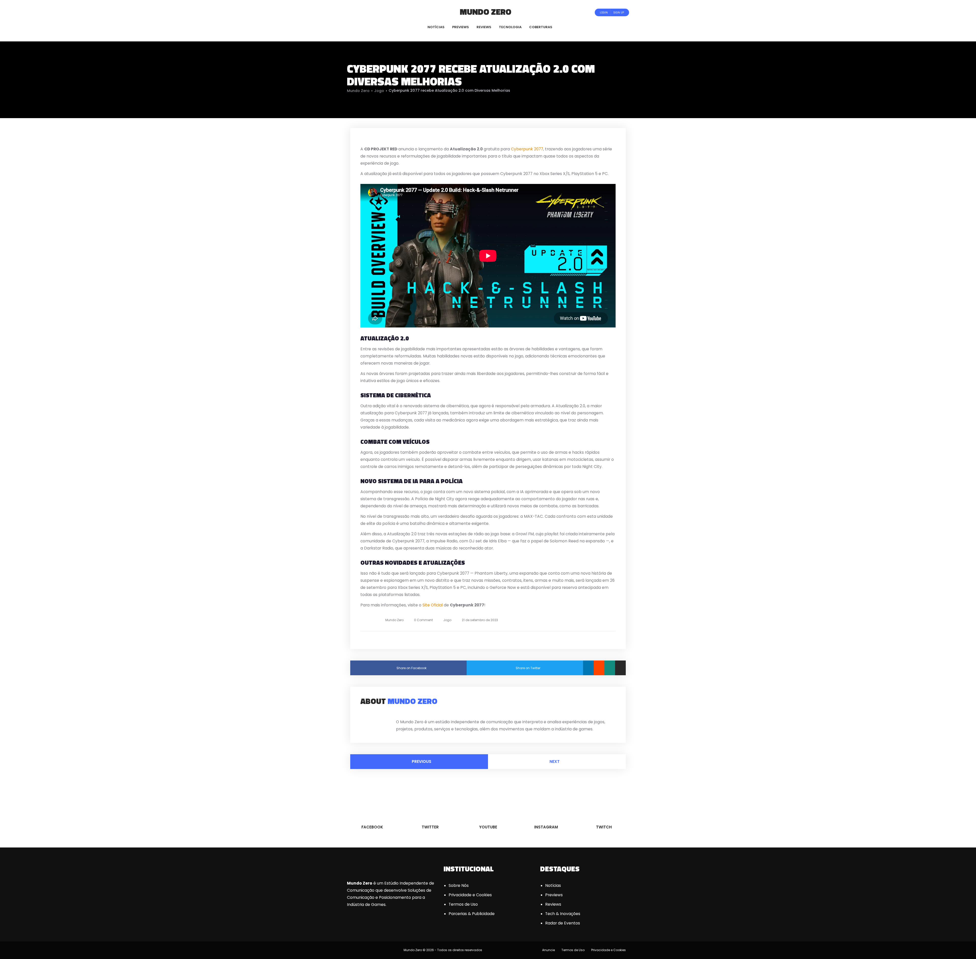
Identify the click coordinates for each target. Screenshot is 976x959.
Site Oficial (432, 605)
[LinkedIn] (588, 668)
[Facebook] (357, 12)
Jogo (379, 90)
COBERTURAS (540, 27)
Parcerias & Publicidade (472, 913)
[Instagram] (377, 12)
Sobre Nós (459, 885)
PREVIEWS (460, 27)
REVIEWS (484, 27)
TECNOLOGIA (510, 27)
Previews (554, 895)
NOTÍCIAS (436, 27)
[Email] (620, 668)
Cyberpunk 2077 (527, 149)
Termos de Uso (463, 904)
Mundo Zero (485, 11)
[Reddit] (599, 668)
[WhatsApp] (609, 668)
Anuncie (548, 950)
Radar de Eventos (562, 923)
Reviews (553, 904)
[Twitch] (382, 12)
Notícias (553, 885)
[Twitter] (363, 12)
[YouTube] (370, 12)
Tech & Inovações (562, 913)
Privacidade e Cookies (470, 895)
